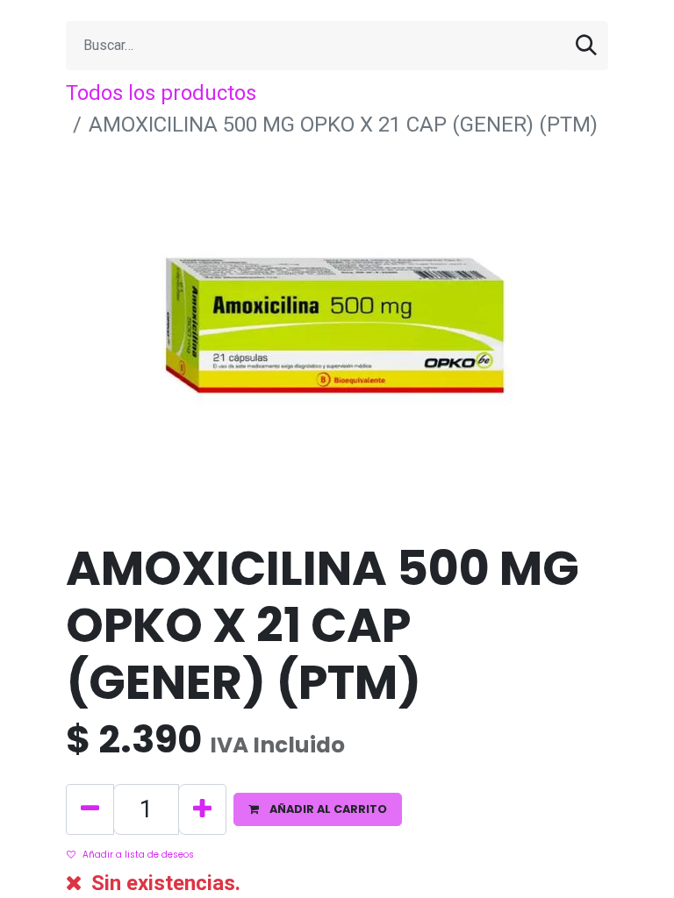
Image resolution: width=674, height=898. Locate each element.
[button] (317, 809)
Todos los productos (161, 93)
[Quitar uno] (90, 809)
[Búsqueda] (586, 45)
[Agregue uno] (202, 809)
